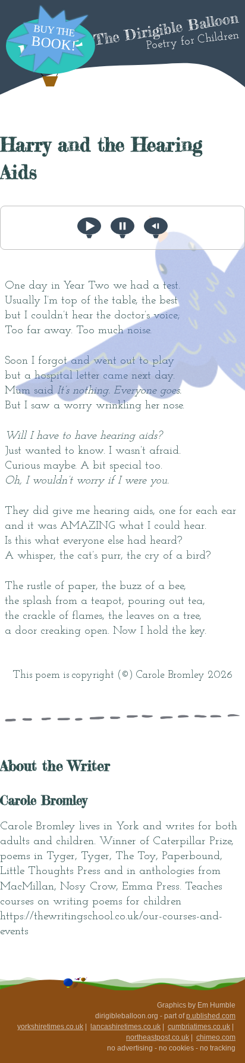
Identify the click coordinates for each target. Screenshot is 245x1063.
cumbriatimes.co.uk (199, 1026)
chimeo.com (215, 1037)
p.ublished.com (210, 1016)
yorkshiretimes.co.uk (50, 1026)
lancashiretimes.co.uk (125, 1026)
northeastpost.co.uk (157, 1037)
